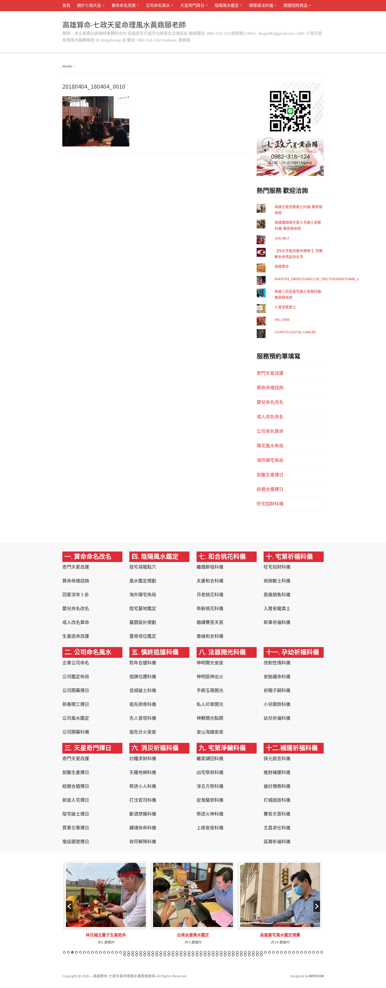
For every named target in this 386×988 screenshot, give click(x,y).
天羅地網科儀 (142, 772)
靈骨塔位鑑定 (142, 636)
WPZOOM (316, 976)
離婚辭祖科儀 (210, 567)
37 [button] (209, 952)
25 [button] (160, 952)
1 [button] (64, 952)
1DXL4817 (282, 238)
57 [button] (289, 952)
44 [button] (237, 952)
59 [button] (297, 952)
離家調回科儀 (210, 758)
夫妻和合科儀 (210, 581)
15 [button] (120, 952)
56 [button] (285, 952)
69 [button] (136, 955)
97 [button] (249, 955)
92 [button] (229, 955)
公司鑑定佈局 (75, 676)
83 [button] (193, 955)
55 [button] (281, 952)
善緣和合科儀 (210, 636)
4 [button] (76, 952)
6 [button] (84, 952)
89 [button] (217, 955)
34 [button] (197, 952)
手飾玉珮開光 (210, 690)
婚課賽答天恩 (210, 622)
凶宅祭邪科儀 (210, 772)
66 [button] (124, 955)
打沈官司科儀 (142, 800)
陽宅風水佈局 (270, 446)
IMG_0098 (282, 319)
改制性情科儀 (277, 663)
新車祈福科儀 (277, 622)
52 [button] (269, 952)
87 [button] (209, 955)
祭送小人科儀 (142, 786)
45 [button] (241, 952)
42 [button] (229, 952)
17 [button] (128, 952)
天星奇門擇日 (192, 5)
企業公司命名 (75, 663)
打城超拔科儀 (277, 800)
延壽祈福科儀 (277, 841)
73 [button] (152, 955)
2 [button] (68, 952)
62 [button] (309, 952)
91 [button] (225, 955)
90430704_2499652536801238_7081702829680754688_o (317, 279)
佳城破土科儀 (142, 690)
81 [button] (185, 955)
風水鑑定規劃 (142, 581)
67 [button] (128, 955)
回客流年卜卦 (75, 594)
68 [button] (132, 955)
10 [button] (100, 952)
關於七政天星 (89, 5)
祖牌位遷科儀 (142, 676)
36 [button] (205, 952)
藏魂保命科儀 (142, 828)
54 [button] (277, 952)
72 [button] (148, 955)
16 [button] (124, 952)
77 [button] (169, 955)
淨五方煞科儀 (210, 786)
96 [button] (245, 955)
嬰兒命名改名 (270, 402)
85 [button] (201, 955)
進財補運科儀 (277, 772)
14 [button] (116, 952)
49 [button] (257, 952)
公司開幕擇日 (75, 690)
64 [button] (317, 952)
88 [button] (213, 955)
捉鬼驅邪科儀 (210, 800)
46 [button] (245, 952)
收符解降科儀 (142, 841)
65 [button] (321, 952)
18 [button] (132, 952)
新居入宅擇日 (75, 800)
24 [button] (156, 952)
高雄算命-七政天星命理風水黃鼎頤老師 (124, 25)
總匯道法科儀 (261, 5)
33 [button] (193, 952)
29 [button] (177, 952)
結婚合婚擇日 (270, 489)
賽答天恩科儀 (277, 814)
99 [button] (257, 955)
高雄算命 (282, 266)
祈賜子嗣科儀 (277, 690)
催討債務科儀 (277, 786)
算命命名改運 (123, 5)
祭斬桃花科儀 (210, 608)
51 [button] (265, 952)
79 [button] (177, 955)
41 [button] (225, 952)
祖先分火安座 (142, 732)
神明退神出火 (210, 676)
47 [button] (249, 952)
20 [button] (140, 952)
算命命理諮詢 (270, 388)
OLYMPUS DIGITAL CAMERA (295, 332)
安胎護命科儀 (277, 676)
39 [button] (217, 952)
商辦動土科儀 (277, 581)
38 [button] (213, 952)
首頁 (66, 5)
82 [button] (189, 955)
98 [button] (253, 955)
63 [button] (313, 952)
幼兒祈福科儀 (277, 718)
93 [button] (233, 955)
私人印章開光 (210, 704)
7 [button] (88, 952)
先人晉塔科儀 (142, 718)
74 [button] (156, 955)
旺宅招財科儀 (270, 504)
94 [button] (237, 955)
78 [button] (173, 955)
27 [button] (169, 952)
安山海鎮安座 (210, 732)
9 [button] (96, 952)
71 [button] (144, 955)
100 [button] (261, 955)
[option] (105, 904)
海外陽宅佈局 (270, 460)
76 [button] (165, 955)
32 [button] (189, 952)
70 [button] (140, 955)
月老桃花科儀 (210, 594)
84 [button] (197, 955)
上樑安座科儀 (210, 828)
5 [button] (80, 952)
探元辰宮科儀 (277, 758)
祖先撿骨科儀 (142, 704)
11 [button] (104, 952)
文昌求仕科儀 (277, 828)
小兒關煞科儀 (277, 704)
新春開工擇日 (75, 704)
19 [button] (136, 952)
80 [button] (181, 955)
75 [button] (160, 955)
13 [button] (112, 952)
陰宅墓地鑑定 (142, 608)
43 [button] (233, 952)
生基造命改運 (75, 636)
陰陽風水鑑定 (227, 5)
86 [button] (205, 955)
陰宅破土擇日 (75, 814)
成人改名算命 (75, 622)
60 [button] (301, 952)
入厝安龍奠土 (285, 307)
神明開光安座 (210, 663)
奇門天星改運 (270, 373)
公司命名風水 (158, 5)
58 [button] (293, 952)
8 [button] (92, 952)
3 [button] (72, 952)
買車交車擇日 (75, 828)
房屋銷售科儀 (277, 594)
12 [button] (108, 952)
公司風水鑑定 (75, 718)
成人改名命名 (270, 417)
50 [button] (261, 952)
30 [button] (181, 952)
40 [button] (221, 952)
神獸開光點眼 (210, 718)
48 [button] (253, 952)
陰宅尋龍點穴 (142, 567)
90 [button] (221, 955)
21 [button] (144, 952)
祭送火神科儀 (210, 814)
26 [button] (165, 952)
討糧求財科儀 (142, 758)
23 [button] (152, 952)
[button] (69, 906)
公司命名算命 (270, 431)
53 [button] (273, 952)
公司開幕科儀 (75, 732)
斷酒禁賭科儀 (142, 814)
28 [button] (173, 952)
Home (67, 66)
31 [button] (185, 952)
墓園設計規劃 (142, 622)
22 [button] (148, 952)
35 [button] (201, 952)
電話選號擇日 (75, 841)
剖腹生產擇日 (270, 475)
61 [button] (305, 952)
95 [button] (241, 955)
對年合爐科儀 (142, 663)
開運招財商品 (295, 5)
